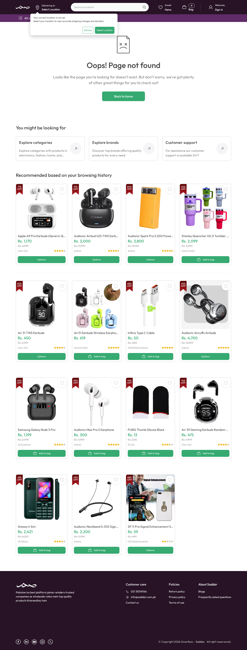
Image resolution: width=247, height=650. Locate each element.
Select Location (105, 30)
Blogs (201, 591)
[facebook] (20, 641)
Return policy (177, 591)
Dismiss (88, 30)
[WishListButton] (62, 189)
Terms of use (176, 602)
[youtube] (36, 641)
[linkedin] (28, 641)
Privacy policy (177, 597)
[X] (52, 641)
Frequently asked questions (214, 597)
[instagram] (44, 641)
